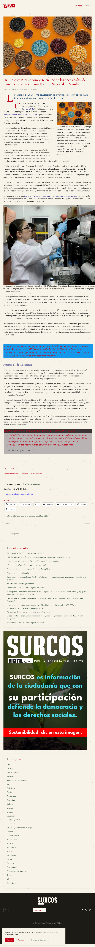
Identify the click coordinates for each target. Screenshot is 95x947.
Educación (11, 816)
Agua (9, 764)
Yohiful (59, 923)
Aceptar (10, 940)
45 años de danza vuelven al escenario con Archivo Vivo (29, 612)
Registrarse (39, 910)
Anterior (8, 523)
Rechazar (21, 940)
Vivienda (10, 879)
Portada (78, 6)
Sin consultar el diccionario (18, 573)
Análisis (10, 776)
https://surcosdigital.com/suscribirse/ (18, 494)
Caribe (9, 792)
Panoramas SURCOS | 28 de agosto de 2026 (25, 553)
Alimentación (12, 772)
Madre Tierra (12, 839)
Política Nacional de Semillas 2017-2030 (20, 114)
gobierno (24, 516)
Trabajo (10, 875)
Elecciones (11, 824)
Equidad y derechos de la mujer (19, 827)
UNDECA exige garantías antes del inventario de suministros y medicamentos (38, 557)
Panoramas (11, 847)
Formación (11, 831)
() (27, 109)
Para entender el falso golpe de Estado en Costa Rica (28, 569)
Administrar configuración (38, 940)
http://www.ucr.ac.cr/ (31, 484)
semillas (39, 516)
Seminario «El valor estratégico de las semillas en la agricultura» (51, 196)
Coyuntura (11, 800)
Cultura (10, 804)
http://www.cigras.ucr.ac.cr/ (20, 450)
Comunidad (11, 796)
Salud (9, 859)
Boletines (11, 788)
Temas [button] (86, 6)
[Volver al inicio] (9, 6)
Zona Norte (11, 883)
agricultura (7, 516)
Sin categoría (12, 867)
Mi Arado (10, 843)
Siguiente (86, 523)
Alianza (10, 768)
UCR (46, 516)
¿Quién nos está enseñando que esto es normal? (26, 565)
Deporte (10, 808)
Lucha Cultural (13, 835)
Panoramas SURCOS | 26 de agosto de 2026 (25, 622)
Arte (8, 784)
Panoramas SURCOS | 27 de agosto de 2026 (25, 587)
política (32, 516)
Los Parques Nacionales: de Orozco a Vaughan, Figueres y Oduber (33, 561)
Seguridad (11, 863)
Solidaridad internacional (17, 871)
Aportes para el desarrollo (17, 780)
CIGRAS (16, 516)
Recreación (11, 855)
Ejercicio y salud (13, 820)
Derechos (33, 90)
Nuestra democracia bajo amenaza (21, 584)
